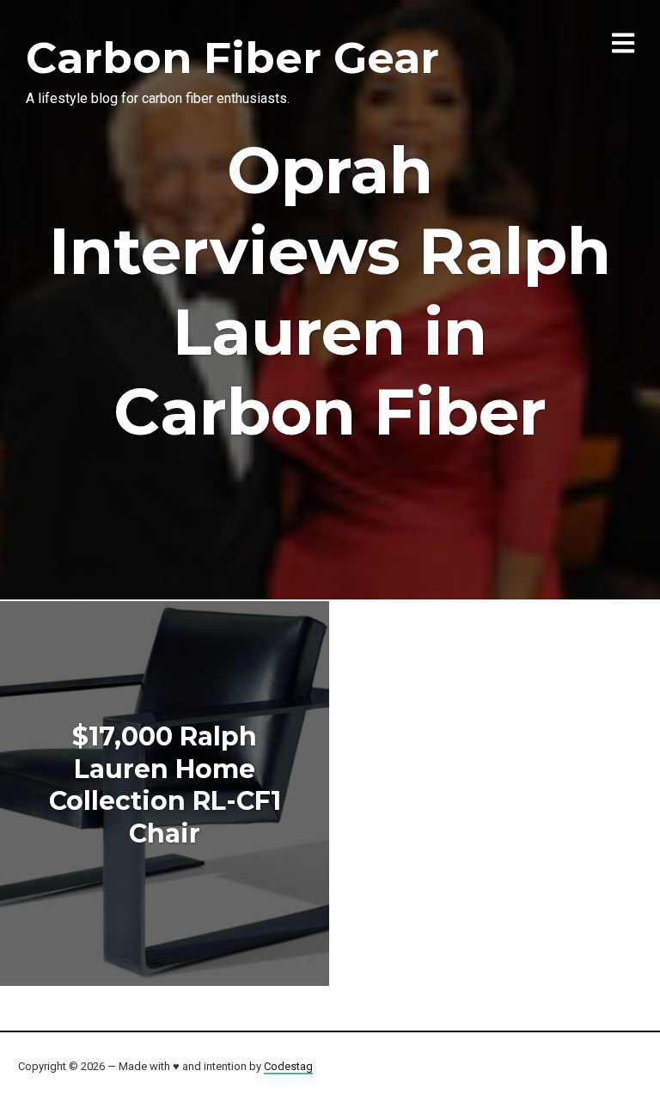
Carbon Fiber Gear (232, 58)
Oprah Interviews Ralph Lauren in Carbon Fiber (330, 291)
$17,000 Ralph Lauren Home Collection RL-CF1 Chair (165, 785)
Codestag (288, 1066)
